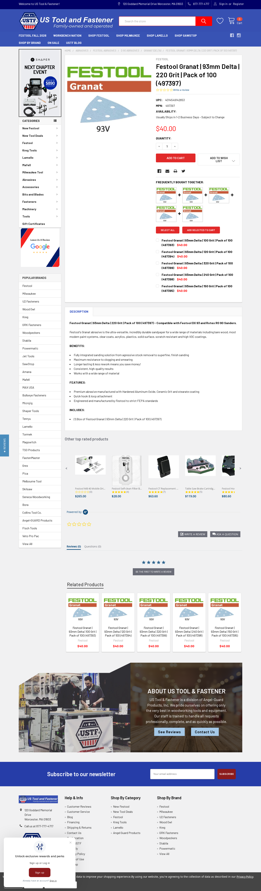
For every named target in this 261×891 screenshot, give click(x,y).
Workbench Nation (67, 35)
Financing (73, 822)
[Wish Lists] (222, 21)
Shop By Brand (30, 42)
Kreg (25, 317)
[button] (40, 83)
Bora (25, 504)
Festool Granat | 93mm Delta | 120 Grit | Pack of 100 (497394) (118, 631)
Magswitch (29, 442)
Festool (27, 143)
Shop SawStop (186, 35)
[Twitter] (183, 171)
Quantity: (163, 138)
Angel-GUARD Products (37, 520)
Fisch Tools (29, 528)
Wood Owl (28, 309)
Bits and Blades (33, 194)
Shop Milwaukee (128, 35)
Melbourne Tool (31, 481)
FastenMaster (31, 458)
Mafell (26, 165)
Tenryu (26, 418)
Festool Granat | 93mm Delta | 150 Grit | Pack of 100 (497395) (224, 631)
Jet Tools (28, 356)
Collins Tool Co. (32, 512)
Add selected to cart (201, 230)
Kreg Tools (29, 150)
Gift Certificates (33, 223)
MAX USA (28, 387)
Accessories (30, 187)
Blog (70, 817)
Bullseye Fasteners (34, 395)
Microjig (27, 403)
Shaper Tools (30, 411)
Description (79, 311)
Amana (26, 371)
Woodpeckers (31, 332)
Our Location (75, 838)
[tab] (74, 547)
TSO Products (31, 450)
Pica (25, 473)
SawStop (28, 364)
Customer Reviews (79, 806)
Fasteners (29, 201)
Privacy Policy (76, 854)
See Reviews (169, 732)
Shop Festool (98, 35)
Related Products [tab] (85, 584)
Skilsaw (27, 489)
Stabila (26, 340)
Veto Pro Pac (30, 536)
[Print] (175, 171)
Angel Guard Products (126, 833)
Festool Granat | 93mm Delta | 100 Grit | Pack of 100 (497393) (82, 631)
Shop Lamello (157, 35)
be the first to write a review (153, 571)
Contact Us (205, 732)
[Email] (167, 171)
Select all (168, 230)
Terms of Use (75, 859)
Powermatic (30, 348)
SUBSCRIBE (226, 774)
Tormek (27, 434)
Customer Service (78, 811)
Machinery (29, 209)
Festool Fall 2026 (32, 35)
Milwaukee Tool (32, 172)
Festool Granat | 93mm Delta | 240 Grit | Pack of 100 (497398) (189, 631)
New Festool (30, 128)
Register (238, 4)
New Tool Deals (32, 135)
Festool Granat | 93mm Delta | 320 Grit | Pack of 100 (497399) (154, 631)
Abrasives (29, 179)
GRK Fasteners (31, 325)
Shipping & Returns (79, 827)
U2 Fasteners (30, 301)
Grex (25, 465)
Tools (26, 216)
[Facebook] (159, 171)
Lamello (27, 157)
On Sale (53, 42)
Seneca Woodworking (36, 497)
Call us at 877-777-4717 (38, 826)
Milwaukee (29, 293)
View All (27, 544)
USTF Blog (74, 42)
